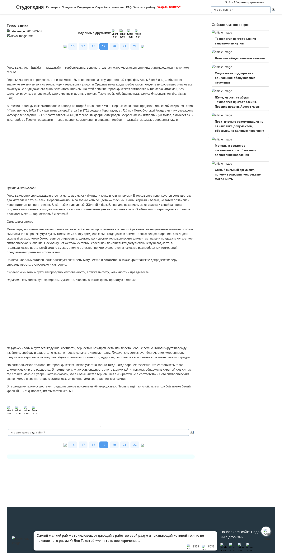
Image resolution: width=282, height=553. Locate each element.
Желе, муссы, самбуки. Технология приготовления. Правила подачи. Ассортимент (238, 102)
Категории (53, 7)
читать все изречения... (121, 541)
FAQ (129, 7)
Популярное (85, 7)
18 (93, 46)
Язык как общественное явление (240, 58)
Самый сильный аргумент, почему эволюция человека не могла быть (238, 174)
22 (135, 46)
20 (114, 46)
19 (104, 46)
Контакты (118, 7)
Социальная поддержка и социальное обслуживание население (235, 77)
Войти (229, 2)
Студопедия (30, 7)
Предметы (69, 7)
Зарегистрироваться (250, 2)
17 (83, 46)
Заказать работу (144, 7)
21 (124, 46)
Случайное (102, 7)
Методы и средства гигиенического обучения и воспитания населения (235, 150)
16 (72, 46)
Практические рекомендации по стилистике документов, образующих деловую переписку (239, 126)
